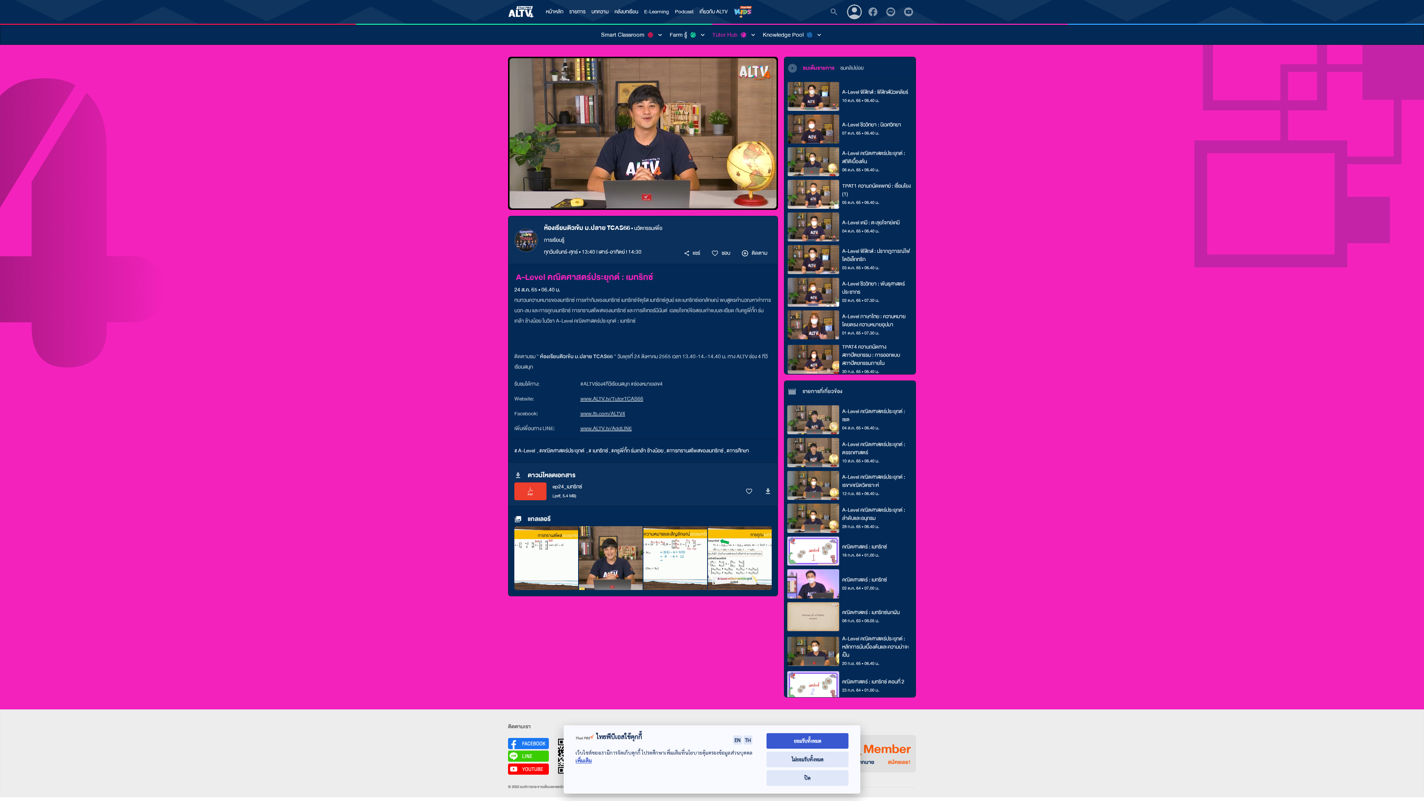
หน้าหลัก (554, 11)
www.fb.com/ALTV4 (602, 413)
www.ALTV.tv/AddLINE (606, 428)
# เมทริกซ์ (598, 450)
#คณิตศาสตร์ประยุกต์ (562, 450)
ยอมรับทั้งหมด (807, 741)
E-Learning (656, 11)
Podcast (684, 11)
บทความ (600, 11)
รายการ (577, 11)
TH (748, 739)
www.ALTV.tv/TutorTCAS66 (611, 398)
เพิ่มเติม (584, 760)
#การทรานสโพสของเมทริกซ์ (694, 450)
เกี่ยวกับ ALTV (713, 11)
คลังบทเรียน (626, 11)
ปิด (807, 778)
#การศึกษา (737, 450)
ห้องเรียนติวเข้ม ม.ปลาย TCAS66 (587, 227)
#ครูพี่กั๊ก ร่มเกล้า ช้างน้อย (637, 450)
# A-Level (525, 450)
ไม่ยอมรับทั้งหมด (808, 759)
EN (738, 739)
